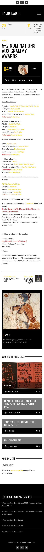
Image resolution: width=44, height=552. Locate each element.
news (4, 40)
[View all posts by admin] (24, 69)
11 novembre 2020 (13, 413)
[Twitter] (26, 2)
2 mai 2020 (11, 431)
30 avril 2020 (12, 446)
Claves (20, 520)
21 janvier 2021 (12, 392)
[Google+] (22, 2)
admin (34, 68)
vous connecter (17, 470)
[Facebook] (17, 2)
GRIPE (10, 24)
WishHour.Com (7, 503)
